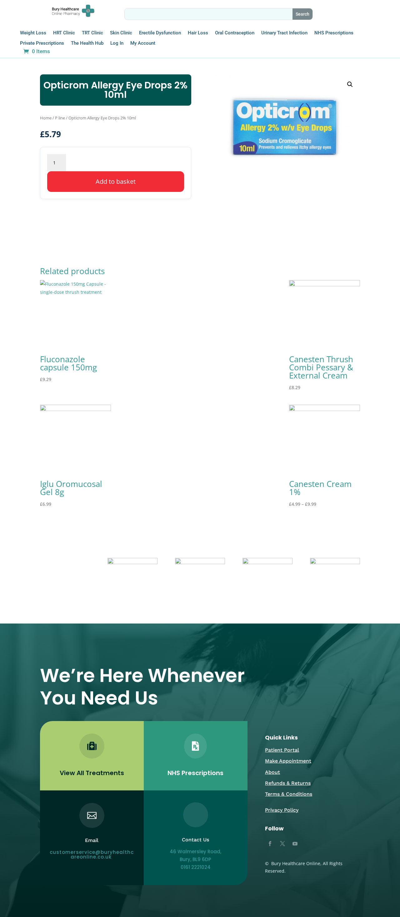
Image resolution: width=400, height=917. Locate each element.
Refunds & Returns (288, 783)
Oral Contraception (234, 33)
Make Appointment (288, 761)
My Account (142, 43)
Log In (116, 43)
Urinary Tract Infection (284, 33)
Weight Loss (33, 33)
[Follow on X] (283, 844)
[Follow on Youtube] (295, 844)
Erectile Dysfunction (160, 33)
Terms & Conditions (288, 794)
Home (46, 118)
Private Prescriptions (42, 43)
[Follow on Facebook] (270, 844)
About (272, 772)
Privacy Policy (281, 810)
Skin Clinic (121, 33)
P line (60, 118)
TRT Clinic (92, 33)
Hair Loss (198, 33)
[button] (350, 84)
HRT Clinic (64, 33)
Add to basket (116, 181)
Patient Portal (282, 750)
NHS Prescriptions (333, 33)
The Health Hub (87, 43)
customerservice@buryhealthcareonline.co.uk (92, 854)
